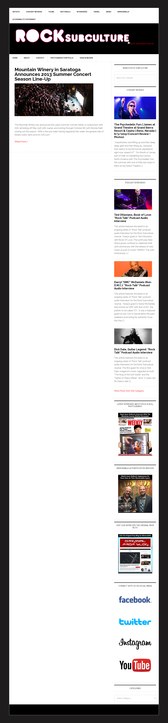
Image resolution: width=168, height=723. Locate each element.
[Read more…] (21, 141)
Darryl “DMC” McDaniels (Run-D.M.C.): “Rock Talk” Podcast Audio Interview (133, 285)
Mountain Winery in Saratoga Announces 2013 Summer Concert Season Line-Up (53, 74)
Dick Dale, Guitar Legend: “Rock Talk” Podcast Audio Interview (134, 351)
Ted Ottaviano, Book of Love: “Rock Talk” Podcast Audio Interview (133, 218)
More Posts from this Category (129, 391)
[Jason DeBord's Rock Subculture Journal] (72, 31)
